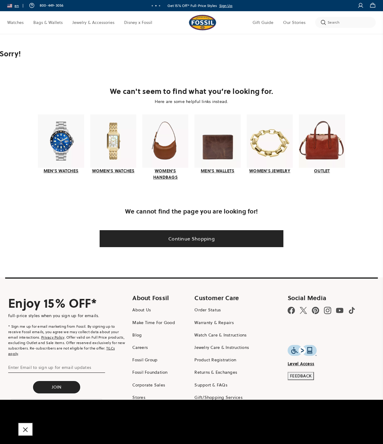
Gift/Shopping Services (218, 397)
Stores (138, 397)
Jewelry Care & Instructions (221, 347)
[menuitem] (15, 22)
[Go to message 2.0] (156, 5)
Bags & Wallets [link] (48, 22)
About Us (141, 310)
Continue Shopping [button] (191, 238)
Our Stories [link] (294, 22)
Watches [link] (15, 22)
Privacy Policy (52, 337)
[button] (17, 5)
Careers (140, 347)
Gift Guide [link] (263, 22)
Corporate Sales (148, 385)
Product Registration (215, 360)
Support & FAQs (210, 385)
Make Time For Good (153, 323)
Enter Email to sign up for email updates (49, 367)
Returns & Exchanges (215, 372)
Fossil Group (144, 360)
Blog (137, 335)
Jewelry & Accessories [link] (93, 22)
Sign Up (226, 5)
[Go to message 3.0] (159, 5)
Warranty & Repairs (214, 323)
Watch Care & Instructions (220, 335)
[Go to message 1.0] (152, 5)
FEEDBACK (301, 376)
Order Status (207, 310)
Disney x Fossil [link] (138, 22)
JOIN (57, 387)
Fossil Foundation (149, 372)
